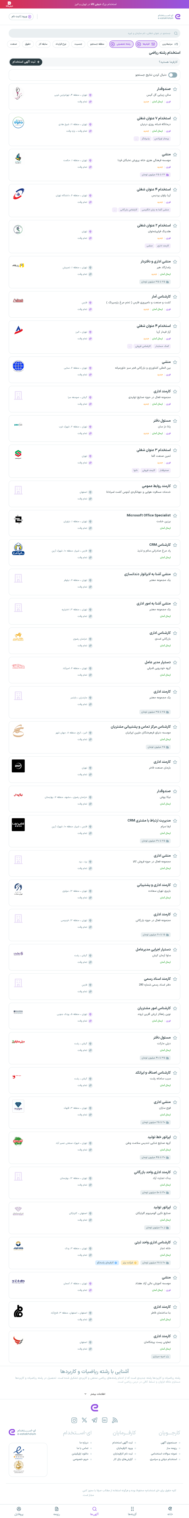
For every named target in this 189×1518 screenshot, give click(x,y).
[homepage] (94, 1407)
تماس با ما (82, 1448)
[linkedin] (105, 1420)
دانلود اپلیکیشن (80, 1454)
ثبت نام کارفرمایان (123, 1454)
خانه (170, 1514)
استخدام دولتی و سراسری (163, 1459)
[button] (169, 44)
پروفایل (18, 1514)
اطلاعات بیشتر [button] (97, 1394)
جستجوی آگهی (169, 1443)
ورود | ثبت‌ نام (20, 16)
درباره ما (84, 1443)
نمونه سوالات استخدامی (164, 1454)
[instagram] (74, 1420)
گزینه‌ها (132, 1514)
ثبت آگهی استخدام (24, 62)
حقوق (28, 44)
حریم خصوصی (80, 1459)
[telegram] (94, 1420)
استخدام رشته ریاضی (164, 53)
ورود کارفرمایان (124, 1448)
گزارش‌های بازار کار (123, 1459)
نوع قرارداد (61, 44)
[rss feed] (115, 1420)
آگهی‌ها (94, 1514)
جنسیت (78, 44)
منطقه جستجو (97, 44)
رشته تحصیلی (123, 44)
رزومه (56, 1514)
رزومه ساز (172, 1448)
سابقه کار (43, 44)
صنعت (13, 44)
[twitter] (84, 1420)
